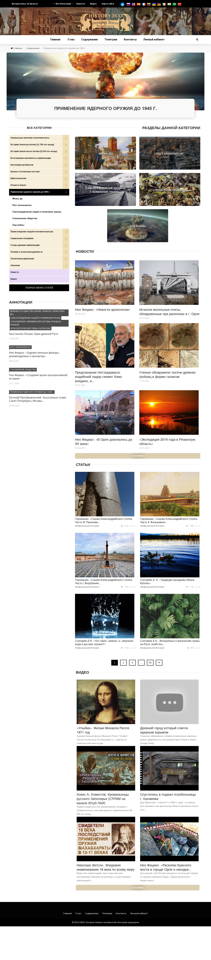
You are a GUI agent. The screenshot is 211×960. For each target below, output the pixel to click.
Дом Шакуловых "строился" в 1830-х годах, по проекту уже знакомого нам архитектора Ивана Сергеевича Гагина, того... (169, 806)
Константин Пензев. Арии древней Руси (33, 334)
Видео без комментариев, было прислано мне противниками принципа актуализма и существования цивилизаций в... (104, 877)
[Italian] (164, 4)
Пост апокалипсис (22, 205)
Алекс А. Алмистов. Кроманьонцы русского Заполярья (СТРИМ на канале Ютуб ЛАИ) (103, 798)
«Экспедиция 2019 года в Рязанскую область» (167, 441)
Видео (93, 3)
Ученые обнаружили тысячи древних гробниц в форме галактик (167, 374)
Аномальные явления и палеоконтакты (30, 138)
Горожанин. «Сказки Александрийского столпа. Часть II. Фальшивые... (169, 520)
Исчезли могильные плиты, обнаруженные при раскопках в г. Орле (169, 311)
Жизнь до (17, 198)
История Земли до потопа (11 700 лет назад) (32, 144)
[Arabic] (174, 4)
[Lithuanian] (149, 4)
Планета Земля (18, 185)
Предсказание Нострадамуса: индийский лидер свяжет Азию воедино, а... (98, 376)
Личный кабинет (154, 39)
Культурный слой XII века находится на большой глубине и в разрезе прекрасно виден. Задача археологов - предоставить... (169, 877)
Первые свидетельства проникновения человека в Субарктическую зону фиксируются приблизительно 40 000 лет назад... (104, 810)
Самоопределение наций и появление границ (36, 212)
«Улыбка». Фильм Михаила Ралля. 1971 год (103, 729)
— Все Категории (62, 3)
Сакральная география (22, 238)
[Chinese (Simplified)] (180, 4)
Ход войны (18, 225)
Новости (80, 3)
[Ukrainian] (154, 4)
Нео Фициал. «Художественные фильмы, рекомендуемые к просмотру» (34, 354)
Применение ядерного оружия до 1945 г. (30, 192)
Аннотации (20, 302)
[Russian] (128, 4)
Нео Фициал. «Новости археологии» (102, 309)
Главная (55, 39)
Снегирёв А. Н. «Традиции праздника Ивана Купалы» (167, 581)
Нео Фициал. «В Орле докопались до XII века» (103, 441)
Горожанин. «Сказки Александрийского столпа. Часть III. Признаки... (104, 520)
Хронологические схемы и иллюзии (31, 328)
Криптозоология (18, 178)
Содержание (89, 39)
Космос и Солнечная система (25, 171)
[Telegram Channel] (123, 4)
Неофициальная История (87, 525)
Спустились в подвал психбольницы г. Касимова (168, 796)
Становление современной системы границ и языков (36, 323)
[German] (159, 4)
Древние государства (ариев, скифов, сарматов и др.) (37, 313)
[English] (134, 4)
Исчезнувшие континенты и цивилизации (31, 158)
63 (150, 662)
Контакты (130, 39)
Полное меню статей (39, 287)
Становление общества (24, 218)
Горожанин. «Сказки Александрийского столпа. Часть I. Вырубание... (104, 581)
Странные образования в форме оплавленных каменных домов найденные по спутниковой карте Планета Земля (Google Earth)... (168, 740)
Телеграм (111, 39)
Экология (15, 265)
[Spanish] (139, 4)
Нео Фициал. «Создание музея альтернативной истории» (38, 376)
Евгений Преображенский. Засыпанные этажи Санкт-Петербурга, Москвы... (37, 399)
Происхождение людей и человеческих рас (32, 231)
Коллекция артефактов (22, 165)
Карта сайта (108, 3)
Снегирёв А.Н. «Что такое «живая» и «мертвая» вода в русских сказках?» (104, 642)
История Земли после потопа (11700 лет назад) (34, 151)
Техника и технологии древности (27, 252)
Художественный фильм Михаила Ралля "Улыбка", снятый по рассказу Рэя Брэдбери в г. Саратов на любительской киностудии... (102, 740)
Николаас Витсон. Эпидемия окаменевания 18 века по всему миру (106, 867)
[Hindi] (169, 4)
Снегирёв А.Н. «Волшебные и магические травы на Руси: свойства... (170, 642)
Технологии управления (22, 259)
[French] (144, 4)
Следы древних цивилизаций (25, 245)
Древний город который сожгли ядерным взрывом (164, 729)
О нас (71, 39)
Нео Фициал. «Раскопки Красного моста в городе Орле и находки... (166, 867)
